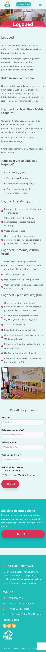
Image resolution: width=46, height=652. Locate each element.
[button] (40, 4)
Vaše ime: (6, 417)
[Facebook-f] (5, 626)
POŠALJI (10, 484)
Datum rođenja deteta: (12, 430)
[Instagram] (9, 626)
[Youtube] (14, 626)
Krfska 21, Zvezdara (14, 470)
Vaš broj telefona (10, 442)
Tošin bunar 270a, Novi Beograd (20, 475)
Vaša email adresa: (11, 455)
